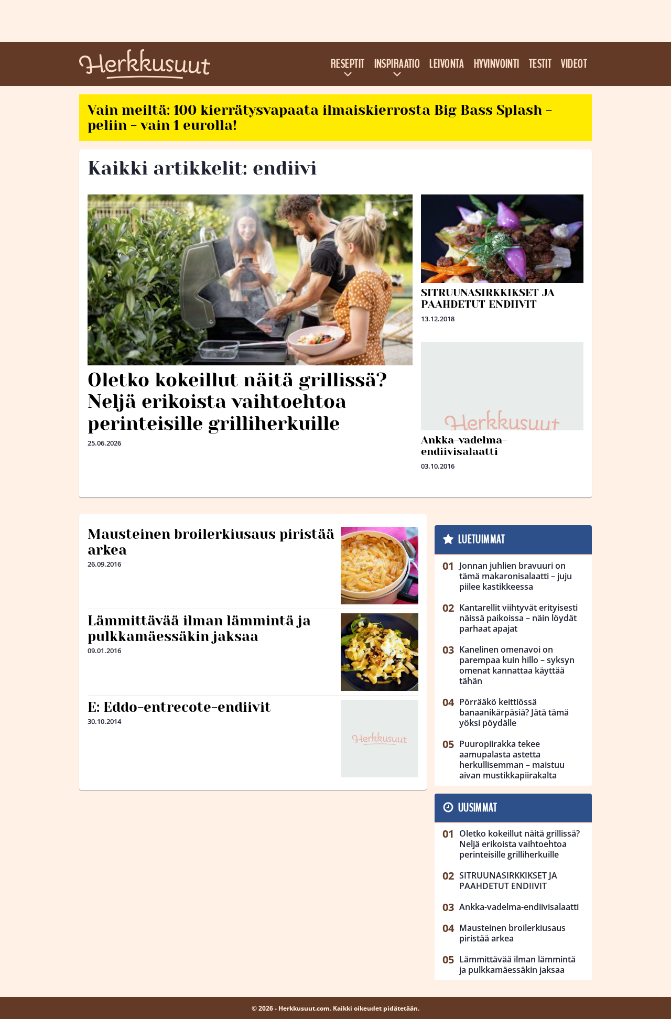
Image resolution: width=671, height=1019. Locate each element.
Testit (540, 64)
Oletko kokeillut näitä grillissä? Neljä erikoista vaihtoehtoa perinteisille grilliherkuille (237, 402)
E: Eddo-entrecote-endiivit (179, 707)
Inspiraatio (397, 64)
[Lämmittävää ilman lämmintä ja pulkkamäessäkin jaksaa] (379, 652)
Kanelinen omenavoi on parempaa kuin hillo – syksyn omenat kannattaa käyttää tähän (517, 665)
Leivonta (446, 64)
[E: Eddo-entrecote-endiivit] (379, 738)
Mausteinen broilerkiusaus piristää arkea (211, 542)
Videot (574, 64)
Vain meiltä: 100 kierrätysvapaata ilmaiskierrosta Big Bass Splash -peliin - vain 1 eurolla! (320, 117)
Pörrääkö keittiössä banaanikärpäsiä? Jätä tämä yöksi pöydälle (514, 712)
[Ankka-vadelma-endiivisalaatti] (502, 423)
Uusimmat (477, 808)
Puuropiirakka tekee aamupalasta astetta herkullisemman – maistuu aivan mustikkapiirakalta (512, 759)
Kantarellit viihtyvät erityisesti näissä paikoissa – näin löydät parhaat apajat (518, 618)
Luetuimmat (481, 539)
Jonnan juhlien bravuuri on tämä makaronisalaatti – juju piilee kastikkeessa (515, 576)
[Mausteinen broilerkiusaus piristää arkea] (379, 565)
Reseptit (348, 64)
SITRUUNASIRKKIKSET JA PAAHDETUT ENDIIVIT (488, 298)
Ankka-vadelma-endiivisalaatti (464, 446)
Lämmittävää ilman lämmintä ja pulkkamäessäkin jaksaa (199, 628)
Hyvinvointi (497, 64)
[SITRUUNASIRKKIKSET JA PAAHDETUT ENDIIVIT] (502, 259)
